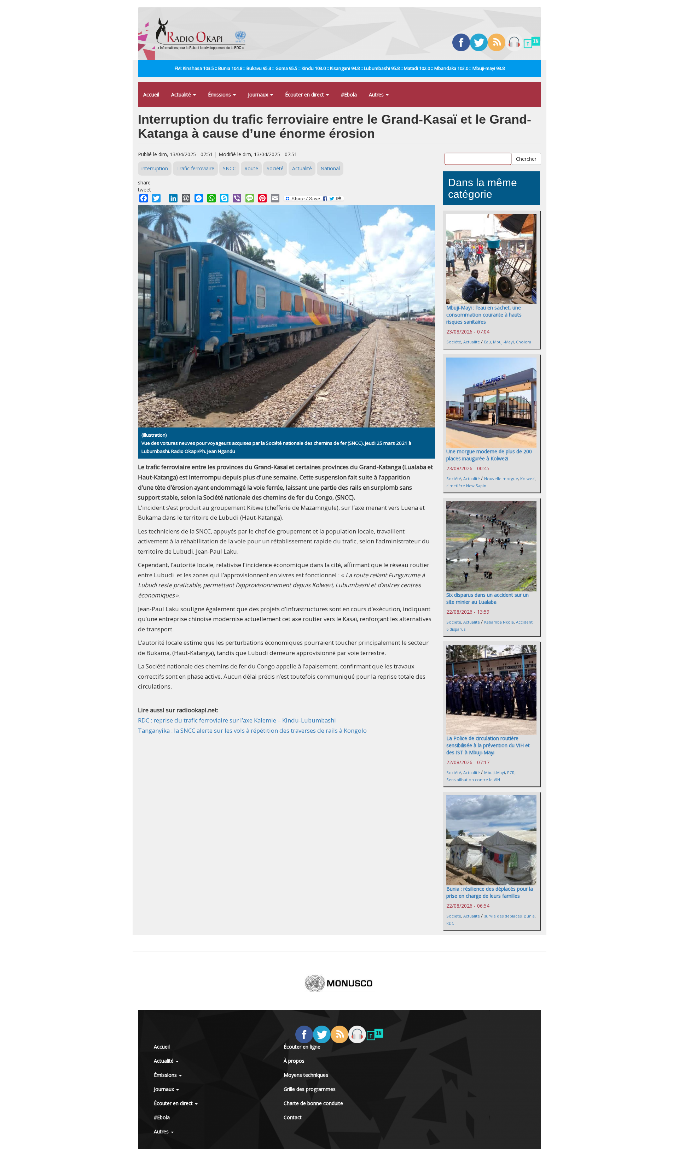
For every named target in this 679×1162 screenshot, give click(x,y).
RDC (450, 923)
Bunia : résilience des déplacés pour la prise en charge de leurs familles (489, 892)
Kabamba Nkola (499, 622)
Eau (487, 341)
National (330, 168)
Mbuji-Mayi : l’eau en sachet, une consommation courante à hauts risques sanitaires (484, 314)
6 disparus (455, 629)
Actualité (181, 94)
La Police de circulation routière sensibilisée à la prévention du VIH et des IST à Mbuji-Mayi (488, 745)
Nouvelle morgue (501, 478)
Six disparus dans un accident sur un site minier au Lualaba (487, 598)
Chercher (526, 158)
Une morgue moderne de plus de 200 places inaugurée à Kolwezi (489, 455)
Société (275, 168)
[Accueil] (203, 33)
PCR (511, 772)
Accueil (151, 94)
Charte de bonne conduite (313, 1103)
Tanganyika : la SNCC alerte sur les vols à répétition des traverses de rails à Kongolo (252, 730)
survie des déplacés (503, 916)
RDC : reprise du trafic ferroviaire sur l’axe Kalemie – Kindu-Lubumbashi (237, 720)
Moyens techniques (306, 1075)
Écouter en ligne (302, 1046)
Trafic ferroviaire (195, 168)
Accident (524, 622)
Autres (377, 94)
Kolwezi (527, 478)
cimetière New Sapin (466, 485)
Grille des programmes (310, 1089)
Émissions (220, 94)
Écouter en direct (305, 94)
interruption (154, 168)
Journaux (258, 94)
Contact (293, 1117)
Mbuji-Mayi (503, 341)
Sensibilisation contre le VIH (473, 779)
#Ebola (349, 94)
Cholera (523, 341)
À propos (294, 1060)
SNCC (229, 168)
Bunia (529, 916)
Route (251, 168)
